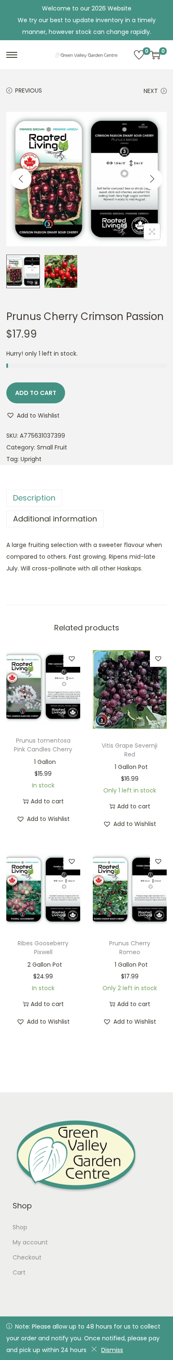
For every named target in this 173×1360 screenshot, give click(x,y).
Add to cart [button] (47, 801)
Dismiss (112, 1350)
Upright (31, 459)
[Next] (152, 178)
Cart (19, 1272)
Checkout (27, 1257)
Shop (20, 1227)
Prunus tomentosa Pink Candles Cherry (43, 745)
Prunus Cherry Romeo (129, 947)
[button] (33, 415)
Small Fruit (52, 447)
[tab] (86, 498)
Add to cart (35, 393)
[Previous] (20, 178)
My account (30, 1242)
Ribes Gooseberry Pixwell (43, 947)
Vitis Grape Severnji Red (129, 750)
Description (34, 498)
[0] (139, 55)
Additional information (55, 519)
